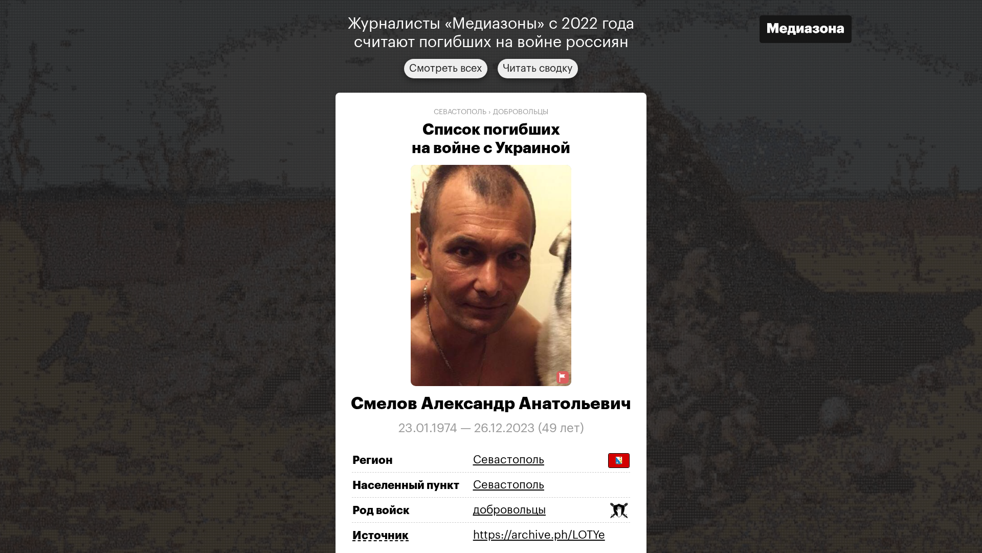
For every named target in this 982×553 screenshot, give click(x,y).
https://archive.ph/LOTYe (539, 535)
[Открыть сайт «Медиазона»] (805, 30)
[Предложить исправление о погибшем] (562, 377)
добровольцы (520, 112)
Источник (380, 535)
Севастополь (460, 112)
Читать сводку (538, 68)
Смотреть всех (445, 68)
